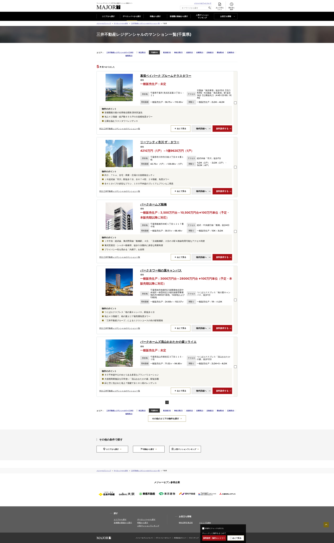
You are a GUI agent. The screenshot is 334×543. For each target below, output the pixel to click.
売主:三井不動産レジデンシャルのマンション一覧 (119, 128)
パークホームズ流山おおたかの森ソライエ (168, 341)
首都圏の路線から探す (179, 16)
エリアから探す (108, 16)
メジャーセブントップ (104, 23)
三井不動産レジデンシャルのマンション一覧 (145, 23)
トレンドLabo (205, 522)
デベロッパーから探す (132, 16)
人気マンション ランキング (202, 16)
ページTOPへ (326, 524)
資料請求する (222, 128)
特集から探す (155, 16)
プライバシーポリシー (163, 538)
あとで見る (236, 538)
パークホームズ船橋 (153, 204)
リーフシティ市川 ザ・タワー (159, 142)
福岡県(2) (128, 56)
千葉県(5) (154, 52)
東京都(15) (167, 52)
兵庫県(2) (199, 52)
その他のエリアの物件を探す (165, 418)
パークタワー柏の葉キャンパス (161, 270)
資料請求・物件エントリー (214, 538)
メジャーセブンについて (202, 3)
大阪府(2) (189, 52)
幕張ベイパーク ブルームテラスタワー (165, 75)
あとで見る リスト (220, 8)
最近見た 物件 (231, 8)
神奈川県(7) (178, 52)
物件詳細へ (201, 128)
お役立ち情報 (225, 16)
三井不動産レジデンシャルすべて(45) (119, 52)
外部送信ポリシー (180, 538)
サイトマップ (194, 538)
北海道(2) (210, 52)
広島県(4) (230, 52)
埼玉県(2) (142, 52)
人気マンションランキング (185, 449)
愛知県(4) (220, 52)
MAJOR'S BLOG (186, 522)
